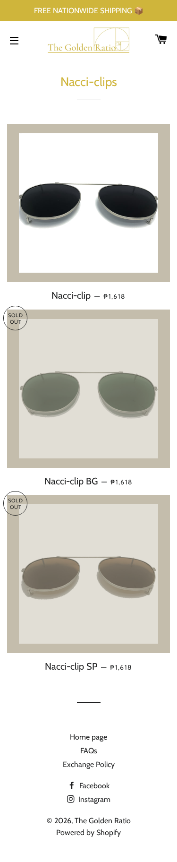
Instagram (93, 799)
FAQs (88, 750)
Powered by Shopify (88, 832)
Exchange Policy (89, 764)
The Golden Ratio (103, 820)
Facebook (93, 785)
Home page (88, 737)
